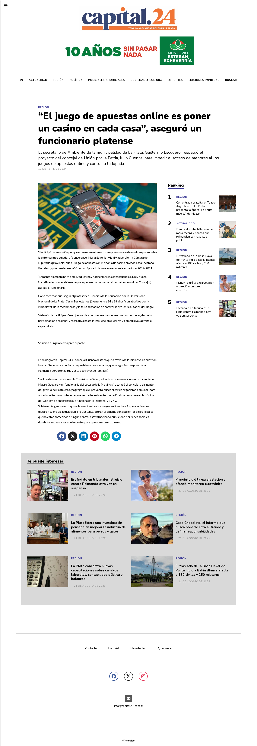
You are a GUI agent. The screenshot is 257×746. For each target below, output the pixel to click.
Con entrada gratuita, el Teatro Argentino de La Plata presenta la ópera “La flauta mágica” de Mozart (196, 208)
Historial (113, 648)
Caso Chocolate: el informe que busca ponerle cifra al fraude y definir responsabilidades (200, 527)
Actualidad (38, 80)
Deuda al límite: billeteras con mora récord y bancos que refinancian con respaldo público (195, 235)
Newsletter (138, 648)
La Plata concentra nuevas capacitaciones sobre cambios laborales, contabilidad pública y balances (96, 572)
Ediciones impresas (204, 80)
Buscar (231, 80)
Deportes (175, 80)
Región (58, 80)
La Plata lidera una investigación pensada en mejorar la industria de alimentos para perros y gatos (98, 527)
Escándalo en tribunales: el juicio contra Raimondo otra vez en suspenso (96, 483)
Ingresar (166, 648)
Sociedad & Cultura (146, 80)
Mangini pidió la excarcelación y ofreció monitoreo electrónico (200, 481)
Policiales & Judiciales (106, 80)
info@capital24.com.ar (128, 706)
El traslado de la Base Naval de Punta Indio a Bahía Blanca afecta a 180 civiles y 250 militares (202, 570)
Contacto (91, 648)
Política (76, 80)
